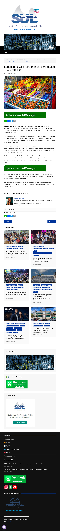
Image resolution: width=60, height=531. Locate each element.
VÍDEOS (15, 332)
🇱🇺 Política (7, 452)
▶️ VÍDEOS (7, 442)
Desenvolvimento (37, 287)
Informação (35, 289)
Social (21, 73)
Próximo (51, 221)
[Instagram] (7, 209)
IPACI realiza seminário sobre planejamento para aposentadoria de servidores (16, 253)
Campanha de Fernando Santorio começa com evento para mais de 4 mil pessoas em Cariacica (16, 294)
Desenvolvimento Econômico (12, 325)
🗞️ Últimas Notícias (9, 439)
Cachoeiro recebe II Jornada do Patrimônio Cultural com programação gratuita (43, 330)
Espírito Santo (9, 287)
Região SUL (8, 248)
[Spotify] (13, 209)
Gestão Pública (18, 327)
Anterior (9, 221)
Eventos (16, 287)
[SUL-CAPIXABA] (20, 413)
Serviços (15, 248)
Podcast (14, 330)
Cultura (47, 323)
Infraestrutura (36, 285)
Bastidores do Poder (20, 323)
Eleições (45, 248)
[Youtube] (5, 209)
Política (35, 250)
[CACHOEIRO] (30, 42)
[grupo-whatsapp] (25, 115)
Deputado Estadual (37, 248)
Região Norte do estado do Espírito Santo (42, 253)
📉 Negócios (7, 446)
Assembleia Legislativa (11, 285)
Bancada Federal (10, 323)
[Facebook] (9, 209)
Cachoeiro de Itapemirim (11, 246)
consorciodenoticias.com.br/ (21, 205)
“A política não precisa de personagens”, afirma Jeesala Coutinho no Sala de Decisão (15, 336)
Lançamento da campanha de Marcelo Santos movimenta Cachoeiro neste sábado (42, 259)
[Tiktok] (11, 209)
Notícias (18, 73)
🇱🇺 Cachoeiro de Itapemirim (11, 449)
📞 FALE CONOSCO (9, 456)
